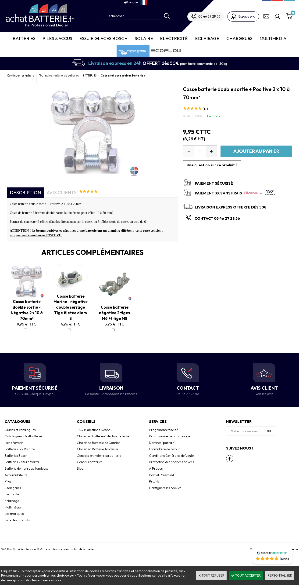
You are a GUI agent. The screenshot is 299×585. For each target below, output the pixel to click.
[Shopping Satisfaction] (272, 554)
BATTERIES (90, 75)
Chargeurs (239, 38)
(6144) (284, 559)
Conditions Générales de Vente (171, 455)
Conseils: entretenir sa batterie (99, 455)
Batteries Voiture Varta (22, 462)
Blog (80, 468)
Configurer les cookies (165, 488)
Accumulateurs (16, 475)
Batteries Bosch (16, 455)
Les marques (14, 514)
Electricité (174, 38)
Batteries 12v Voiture (20, 449)
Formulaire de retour (164, 449)
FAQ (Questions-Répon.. (94, 430)
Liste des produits (17, 520)
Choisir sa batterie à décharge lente (103, 436)
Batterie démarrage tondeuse (26, 468)
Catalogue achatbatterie (23, 436)
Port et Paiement (161, 475)
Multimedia (273, 38)
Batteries (24, 38)
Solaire (144, 38)
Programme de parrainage (169, 436)
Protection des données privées (171, 462)
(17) (205, 109)
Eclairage (207, 38)
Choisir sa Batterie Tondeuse (97, 449)
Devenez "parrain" (162, 443)
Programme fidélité (163, 430)
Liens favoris (14, 443)
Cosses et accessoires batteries (123, 75)
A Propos (156, 468)
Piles (8, 481)
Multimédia (13, 507)
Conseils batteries (89, 462)
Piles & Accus (57, 38)
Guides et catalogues (20, 430)
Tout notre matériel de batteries (59, 75)
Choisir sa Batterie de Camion (99, 443)
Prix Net (154, 481)
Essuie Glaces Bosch (103, 38)
